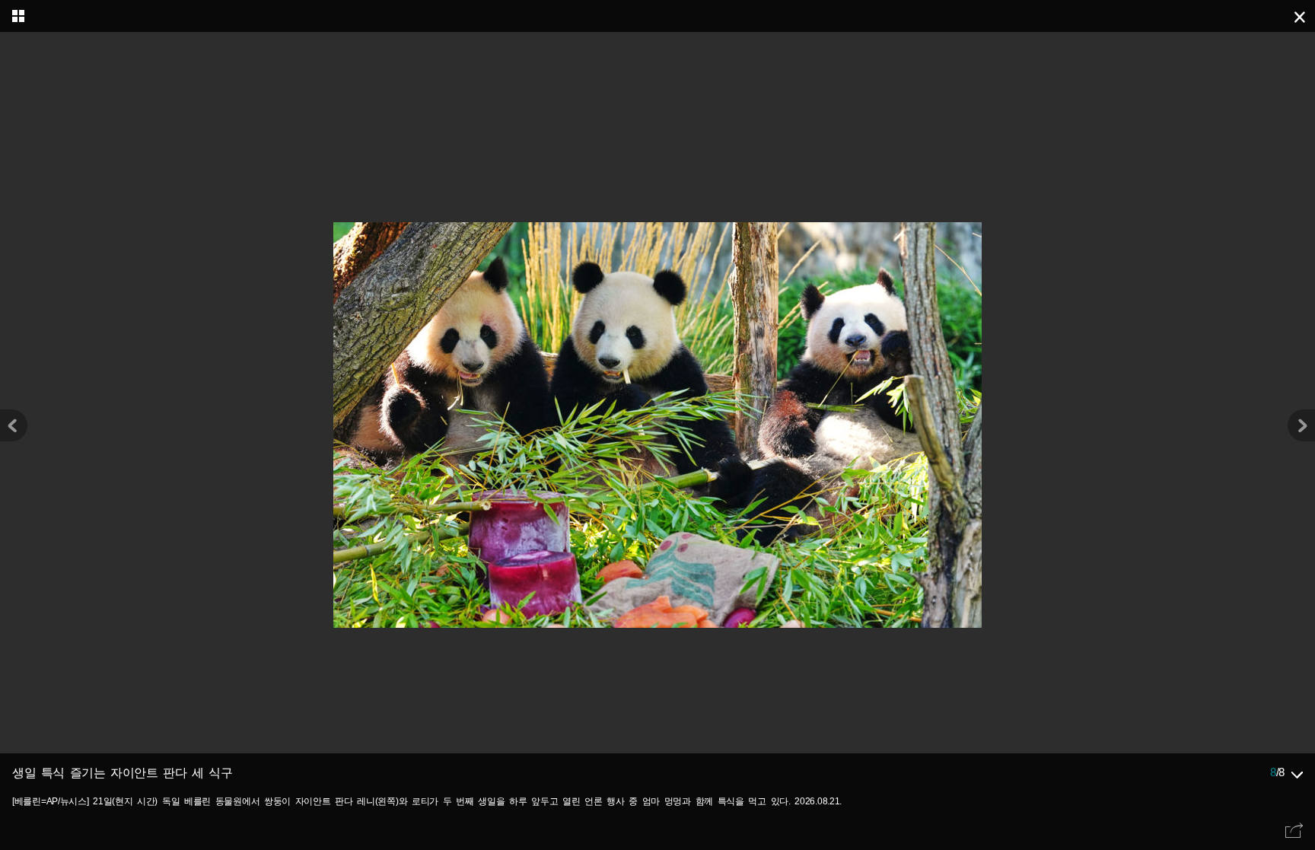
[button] (1301, 425)
